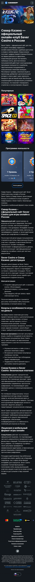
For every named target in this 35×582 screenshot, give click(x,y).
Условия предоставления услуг (20, 566)
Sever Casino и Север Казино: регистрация (16, 196)
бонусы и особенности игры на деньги (15, 198)
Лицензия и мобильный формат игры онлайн (17, 205)
